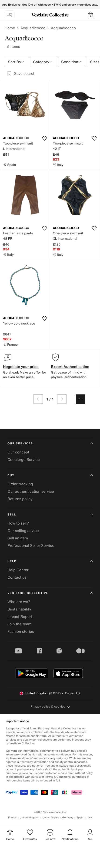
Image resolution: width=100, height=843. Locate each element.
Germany (67, 817)
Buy (10, 475)
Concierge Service (23, 459)
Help (11, 561)
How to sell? (18, 523)
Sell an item (17, 538)
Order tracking (20, 484)
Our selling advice (23, 530)
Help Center (17, 570)
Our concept (18, 452)
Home (10, 28)
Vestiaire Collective (27, 593)
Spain (80, 817)
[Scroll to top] (80, 399)
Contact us (17, 577)
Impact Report (19, 616)
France (12, 817)
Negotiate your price (21, 366)
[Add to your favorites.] (44, 138)
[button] (90, 15)
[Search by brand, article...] (9, 14)
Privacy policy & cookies (48, 706)
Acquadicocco (32, 28)
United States (51, 817)
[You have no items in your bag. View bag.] (90, 15)
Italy (89, 817)
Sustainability (19, 609)
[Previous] (38, 399)
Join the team (19, 624)
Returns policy (20, 499)
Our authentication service (30, 491)
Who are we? (18, 601)
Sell (11, 515)
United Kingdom (29, 817)
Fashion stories (20, 631)
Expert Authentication (70, 366)
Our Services (20, 444)
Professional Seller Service (30, 545)
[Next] (62, 399)
